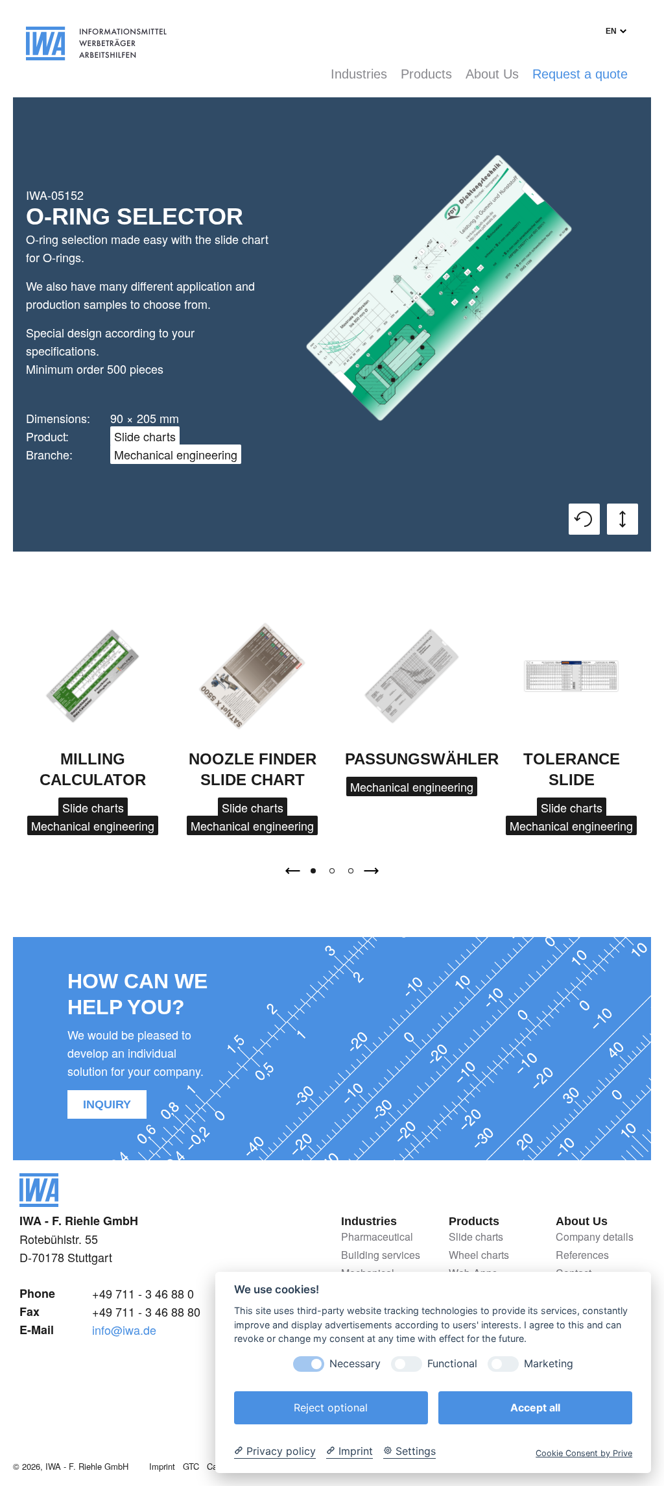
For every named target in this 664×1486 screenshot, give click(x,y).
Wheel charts (479, 1255)
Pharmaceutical (377, 1237)
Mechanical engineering (175, 454)
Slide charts (145, 436)
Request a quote (580, 74)
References (582, 1255)
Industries (359, 74)
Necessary (355, 1364)
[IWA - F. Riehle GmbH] (38, 1201)
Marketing (548, 1364)
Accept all (535, 1407)
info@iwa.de (124, 1329)
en (611, 31)
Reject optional (331, 1407)
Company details (595, 1237)
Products (426, 74)
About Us (492, 74)
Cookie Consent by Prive (584, 1453)
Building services (380, 1255)
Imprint (162, 1466)
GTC (191, 1466)
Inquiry (107, 1104)
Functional (452, 1364)
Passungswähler (422, 759)
